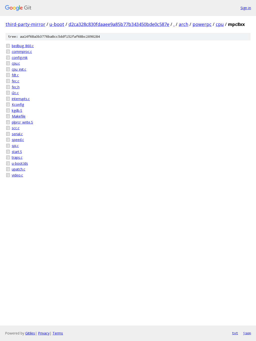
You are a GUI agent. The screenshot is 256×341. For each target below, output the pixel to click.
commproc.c (22, 51)
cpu (220, 24)
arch (183, 24)
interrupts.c (21, 98)
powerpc (202, 24)
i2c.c (15, 92)
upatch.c (18, 169)
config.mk (20, 57)
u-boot (57, 24)
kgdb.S (17, 110)
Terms (57, 333)
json (247, 333)
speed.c (18, 139)
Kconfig (18, 104)
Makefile (19, 116)
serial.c (17, 134)
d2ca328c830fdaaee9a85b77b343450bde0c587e (118, 24)
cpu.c (16, 63)
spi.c (15, 145)
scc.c (16, 128)
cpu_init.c (19, 69)
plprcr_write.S (22, 122)
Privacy (44, 333)
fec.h (16, 87)
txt (235, 333)
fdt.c (15, 75)
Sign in (245, 7)
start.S (17, 151)
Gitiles (30, 333)
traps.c (17, 157)
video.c (17, 175)
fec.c (15, 81)
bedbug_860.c (23, 45)
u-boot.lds (20, 163)
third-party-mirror (25, 24)
